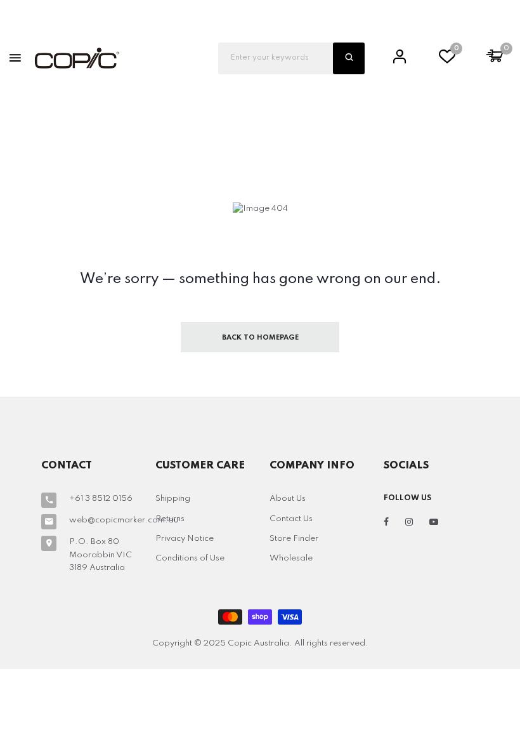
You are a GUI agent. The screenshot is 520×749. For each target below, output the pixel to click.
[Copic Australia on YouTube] (433, 522)
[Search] (349, 58)
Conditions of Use (189, 558)
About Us (288, 498)
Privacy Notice (184, 538)
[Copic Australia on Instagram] (409, 522)
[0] (447, 60)
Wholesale (291, 558)
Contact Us (291, 519)
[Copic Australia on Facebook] (386, 522)
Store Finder (294, 538)
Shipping (172, 498)
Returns (170, 519)
